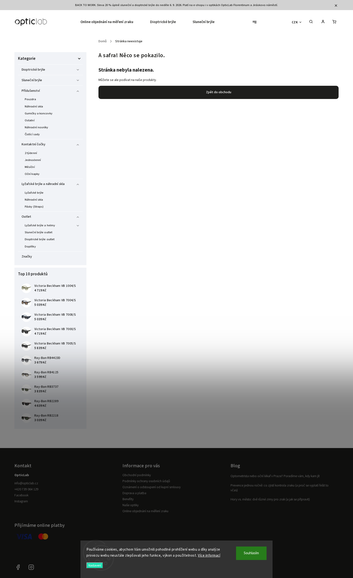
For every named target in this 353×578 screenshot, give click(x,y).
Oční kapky (32, 174)
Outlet (26, 216)
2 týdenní (31, 153)
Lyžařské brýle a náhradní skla (43, 184)
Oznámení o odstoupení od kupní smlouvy (151, 487)
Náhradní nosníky (36, 127)
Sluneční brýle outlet (38, 232)
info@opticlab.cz (26, 483)
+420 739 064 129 (26, 489)
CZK (295, 22)
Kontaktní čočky (34, 144)
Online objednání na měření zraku (145, 511)
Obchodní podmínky (136, 475)
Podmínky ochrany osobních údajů (146, 481)
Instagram (21, 501)
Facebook (21, 495)
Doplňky (30, 246)
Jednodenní (33, 160)
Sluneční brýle (32, 80)
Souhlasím (251, 553)
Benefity (128, 499)
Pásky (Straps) (34, 206)
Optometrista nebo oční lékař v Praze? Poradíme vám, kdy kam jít (275, 476)
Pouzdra (30, 99)
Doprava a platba (134, 493)
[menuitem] (111, 22)
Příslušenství (31, 90)
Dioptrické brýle (33, 69)
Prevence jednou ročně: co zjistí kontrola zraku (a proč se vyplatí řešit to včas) (280, 488)
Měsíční (30, 167)
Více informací (209, 555)
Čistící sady (32, 134)
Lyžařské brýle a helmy (40, 225)
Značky (27, 256)
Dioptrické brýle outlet (40, 239)
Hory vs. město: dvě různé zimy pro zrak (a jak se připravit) (270, 499)
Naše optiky (130, 505)
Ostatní (30, 120)
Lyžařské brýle (34, 193)
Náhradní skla (34, 106)
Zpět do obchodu (218, 92)
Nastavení (94, 565)
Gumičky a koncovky (38, 113)
